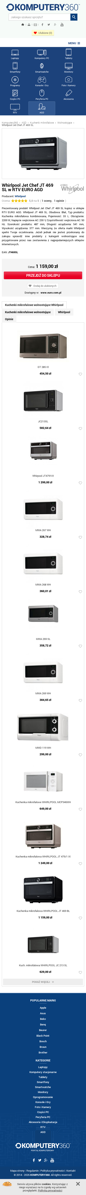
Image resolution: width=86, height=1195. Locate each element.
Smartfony (15, 71)
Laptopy (15, 58)
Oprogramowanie (43, 1097)
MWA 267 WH (43, 530)
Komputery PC (42, 58)
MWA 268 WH (43, 584)
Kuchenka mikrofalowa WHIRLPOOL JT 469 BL (43, 911)
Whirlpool (20, 196)
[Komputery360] (43, 8)
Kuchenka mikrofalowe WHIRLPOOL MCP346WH (43, 802)
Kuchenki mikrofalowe (42, 122)
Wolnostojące (64, 122)
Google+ (55, 24)
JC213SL (43, 421)
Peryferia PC (42, 98)
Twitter (48, 24)
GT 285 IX (43, 367)
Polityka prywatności (52, 1170)
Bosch (43, 1041)
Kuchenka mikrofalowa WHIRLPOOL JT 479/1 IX (43, 856)
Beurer (43, 1030)
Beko (43, 1019)
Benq (43, 1024)
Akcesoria (69, 98)
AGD (42, 112)
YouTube (62, 24)
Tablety (68, 58)
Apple (43, 1007)
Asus (43, 1013)
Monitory (68, 71)
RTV (15, 112)
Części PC (15, 98)
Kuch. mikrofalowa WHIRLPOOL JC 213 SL (43, 965)
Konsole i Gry (42, 85)
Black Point (42, 1035)
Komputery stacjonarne (43, 1072)
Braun (43, 1047)
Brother (43, 1052)
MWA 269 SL (43, 639)
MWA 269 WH (43, 693)
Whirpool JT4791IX (43, 476)
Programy (15, 85)
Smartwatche (42, 71)
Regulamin (32, 1170)
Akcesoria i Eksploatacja (43, 1122)
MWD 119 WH (43, 747)
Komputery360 (10, 122)
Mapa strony (17, 1170)
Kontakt (71, 1170)
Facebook (42, 24)
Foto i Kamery (69, 85)
